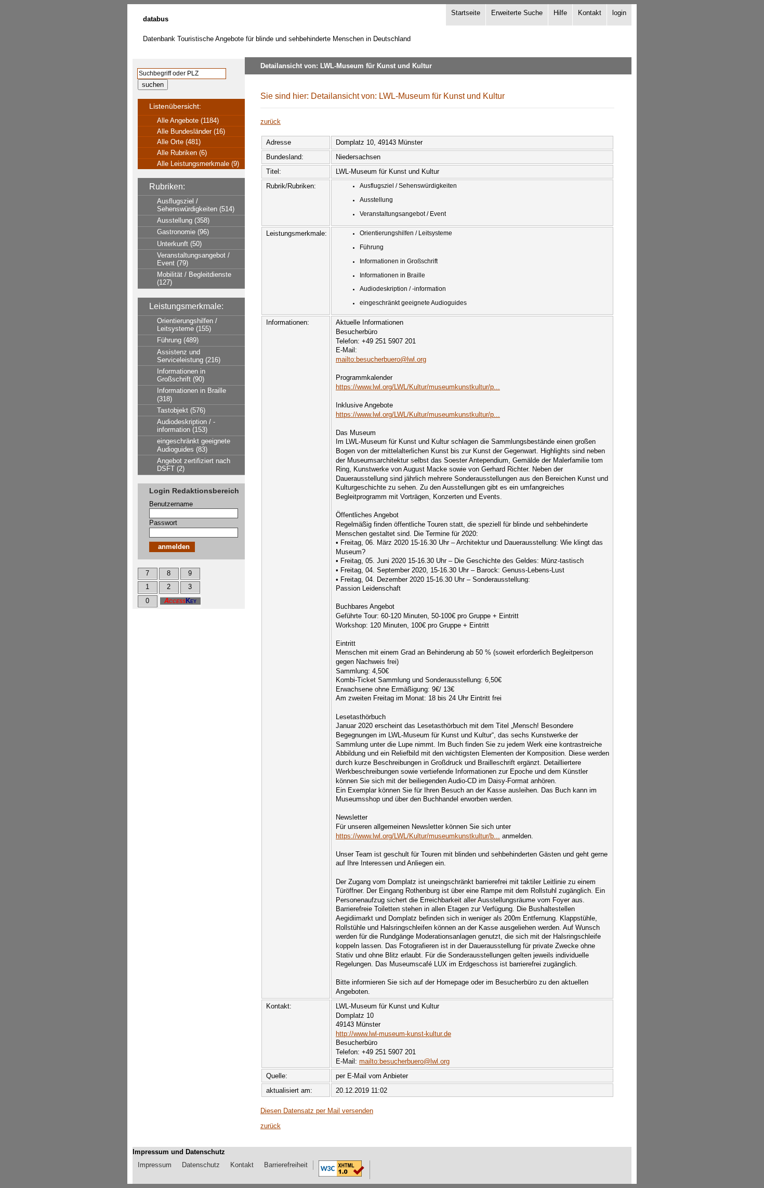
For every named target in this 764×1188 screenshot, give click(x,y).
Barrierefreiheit (286, 1165)
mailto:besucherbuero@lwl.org (381, 359)
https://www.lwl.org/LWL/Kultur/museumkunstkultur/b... (418, 836)
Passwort (163, 523)
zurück (270, 121)
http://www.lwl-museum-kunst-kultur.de (393, 1034)
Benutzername (171, 504)
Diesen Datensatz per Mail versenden (316, 1111)
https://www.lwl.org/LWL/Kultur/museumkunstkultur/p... (418, 387)
